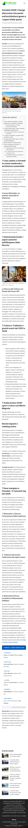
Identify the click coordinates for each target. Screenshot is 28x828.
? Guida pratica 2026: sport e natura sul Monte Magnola (14, 139)
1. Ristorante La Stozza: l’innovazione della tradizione (15, 148)
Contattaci (23, 816)
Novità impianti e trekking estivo (12, 142)
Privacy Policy (8, 825)
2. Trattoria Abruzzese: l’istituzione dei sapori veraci (14, 152)
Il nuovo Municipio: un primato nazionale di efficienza (13, 125)
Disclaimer (14, 825)
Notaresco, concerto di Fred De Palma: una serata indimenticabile (15, 769)
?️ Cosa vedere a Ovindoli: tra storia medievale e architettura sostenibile (13, 122)
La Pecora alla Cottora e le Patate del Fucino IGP (15, 132)
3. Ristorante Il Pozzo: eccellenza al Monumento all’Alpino (14, 155)
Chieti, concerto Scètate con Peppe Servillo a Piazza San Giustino (15, 785)
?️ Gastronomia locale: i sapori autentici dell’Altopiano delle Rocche (14, 129)
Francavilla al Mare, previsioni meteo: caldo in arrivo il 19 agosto (15, 792)
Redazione (20, 825)
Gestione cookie (24, 826)
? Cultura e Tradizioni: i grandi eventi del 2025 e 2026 (13, 136)
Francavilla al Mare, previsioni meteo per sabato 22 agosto (14, 761)
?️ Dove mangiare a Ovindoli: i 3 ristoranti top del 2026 (12, 145)
